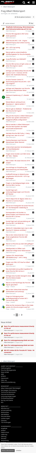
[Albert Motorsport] (8, 2)
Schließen (18, 450)
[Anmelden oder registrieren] (29, 2)
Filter (31, 23)
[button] (24, 2)
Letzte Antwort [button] (10, 23)
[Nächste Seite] (21, 315)
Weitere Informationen (8, 450)
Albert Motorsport (9, 330)
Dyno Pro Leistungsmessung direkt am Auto (19, 340)
